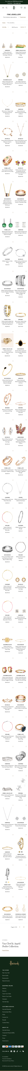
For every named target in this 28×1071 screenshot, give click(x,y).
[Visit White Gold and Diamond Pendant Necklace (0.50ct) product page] (7, 805)
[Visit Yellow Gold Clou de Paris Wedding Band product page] (7, 897)
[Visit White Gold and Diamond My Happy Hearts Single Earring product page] (21, 746)
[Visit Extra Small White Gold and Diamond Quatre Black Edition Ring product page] (7, 537)
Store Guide (5, 996)
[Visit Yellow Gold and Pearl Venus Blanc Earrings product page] (21, 897)
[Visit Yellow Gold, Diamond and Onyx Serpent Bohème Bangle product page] (7, 361)
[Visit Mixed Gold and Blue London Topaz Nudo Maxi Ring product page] (21, 717)
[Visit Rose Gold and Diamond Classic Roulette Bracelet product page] (7, 687)
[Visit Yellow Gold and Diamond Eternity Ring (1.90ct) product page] (21, 92)
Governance (5, 1062)
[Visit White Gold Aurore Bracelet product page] (21, 537)
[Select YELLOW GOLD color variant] (19, 852)
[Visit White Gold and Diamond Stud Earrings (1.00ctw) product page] (21, 212)
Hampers (4, 1020)
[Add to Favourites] (13, 33)
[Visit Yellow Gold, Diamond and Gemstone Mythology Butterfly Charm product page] (21, 420)
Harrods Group (6, 1051)
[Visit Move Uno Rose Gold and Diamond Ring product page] (7, 390)
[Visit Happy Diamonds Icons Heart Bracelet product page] (7, 480)
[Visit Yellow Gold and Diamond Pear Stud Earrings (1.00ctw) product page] (7, 33)
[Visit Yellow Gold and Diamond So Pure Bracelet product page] (7, 508)
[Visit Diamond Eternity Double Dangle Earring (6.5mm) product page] (7, 865)
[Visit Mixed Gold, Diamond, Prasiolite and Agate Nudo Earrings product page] (7, 212)
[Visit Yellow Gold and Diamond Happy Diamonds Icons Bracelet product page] (7, 567)
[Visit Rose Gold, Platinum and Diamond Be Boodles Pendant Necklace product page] (21, 121)
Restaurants (5, 999)
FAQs (3, 1035)
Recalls (4, 1041)
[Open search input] (6, 7)
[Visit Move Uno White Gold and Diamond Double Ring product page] (21, 776)
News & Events (6, 1002)
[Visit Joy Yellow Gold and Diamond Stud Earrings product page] (21, 62)
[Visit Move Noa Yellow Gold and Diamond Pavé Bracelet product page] (21, 302)
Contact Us (5, 1038)
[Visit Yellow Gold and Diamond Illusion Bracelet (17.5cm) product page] (7, 598)
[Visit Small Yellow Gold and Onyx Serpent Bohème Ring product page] (21, 331)
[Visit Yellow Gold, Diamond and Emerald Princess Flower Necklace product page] (7, 62)
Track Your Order (6, 1015)
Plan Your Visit (5, 994)
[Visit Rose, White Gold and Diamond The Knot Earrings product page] (7, 420)
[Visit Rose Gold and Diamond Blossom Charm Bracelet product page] (7, 121)
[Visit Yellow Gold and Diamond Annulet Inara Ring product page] (7, 331)
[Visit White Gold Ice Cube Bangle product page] (21, 508)
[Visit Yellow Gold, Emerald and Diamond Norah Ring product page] (21, 33)
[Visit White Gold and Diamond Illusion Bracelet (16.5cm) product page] (7, 717)
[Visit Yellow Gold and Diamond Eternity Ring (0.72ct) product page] (21, 361)
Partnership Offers (6, 1033)
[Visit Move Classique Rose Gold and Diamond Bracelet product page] (21, 390)
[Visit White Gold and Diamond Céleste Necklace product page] (21, 480)
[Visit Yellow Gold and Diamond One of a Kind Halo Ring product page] (7, 627)
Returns (4, 1012)
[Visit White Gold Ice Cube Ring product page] (7, 242)
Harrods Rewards (6, 1030)
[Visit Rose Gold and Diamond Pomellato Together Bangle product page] (21, 451)
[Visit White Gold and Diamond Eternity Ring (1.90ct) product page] (7, 746)
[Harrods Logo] (14, 984)
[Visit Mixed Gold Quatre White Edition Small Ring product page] (21, 687)
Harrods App (5, 1023)
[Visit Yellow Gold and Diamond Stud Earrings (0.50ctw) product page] (21, 598)
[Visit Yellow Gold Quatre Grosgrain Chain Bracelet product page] (21, 865)
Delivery (4, 1009)
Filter (22, 27)
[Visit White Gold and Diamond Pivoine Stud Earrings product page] (21, 805)
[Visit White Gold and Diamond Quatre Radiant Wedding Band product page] (7, 271)
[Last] (23, 927)
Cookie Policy (5, 1043)
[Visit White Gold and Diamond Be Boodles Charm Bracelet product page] (21, 242)
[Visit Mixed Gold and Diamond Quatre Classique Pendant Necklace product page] (7, 181)
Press (3, 1059)
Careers (4, 1056)
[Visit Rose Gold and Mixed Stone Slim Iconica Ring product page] (7, 151)
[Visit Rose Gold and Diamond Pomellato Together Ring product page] (7, 451)
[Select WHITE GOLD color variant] (22, 852)
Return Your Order (6, 1017)
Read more (23, 17)
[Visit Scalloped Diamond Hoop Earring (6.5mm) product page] (21, 835)
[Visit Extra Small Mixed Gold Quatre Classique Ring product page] (21, 181)
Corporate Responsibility (8, 1054)
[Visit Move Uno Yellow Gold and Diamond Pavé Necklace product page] (7, 92)
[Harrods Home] (14, 7)
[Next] (19, 927)
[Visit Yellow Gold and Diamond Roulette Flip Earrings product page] (21, 567)
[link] (14, 946)
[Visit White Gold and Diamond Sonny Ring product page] (7, 776)
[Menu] (3, 7)
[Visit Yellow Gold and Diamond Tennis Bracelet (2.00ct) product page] (7, 835)
